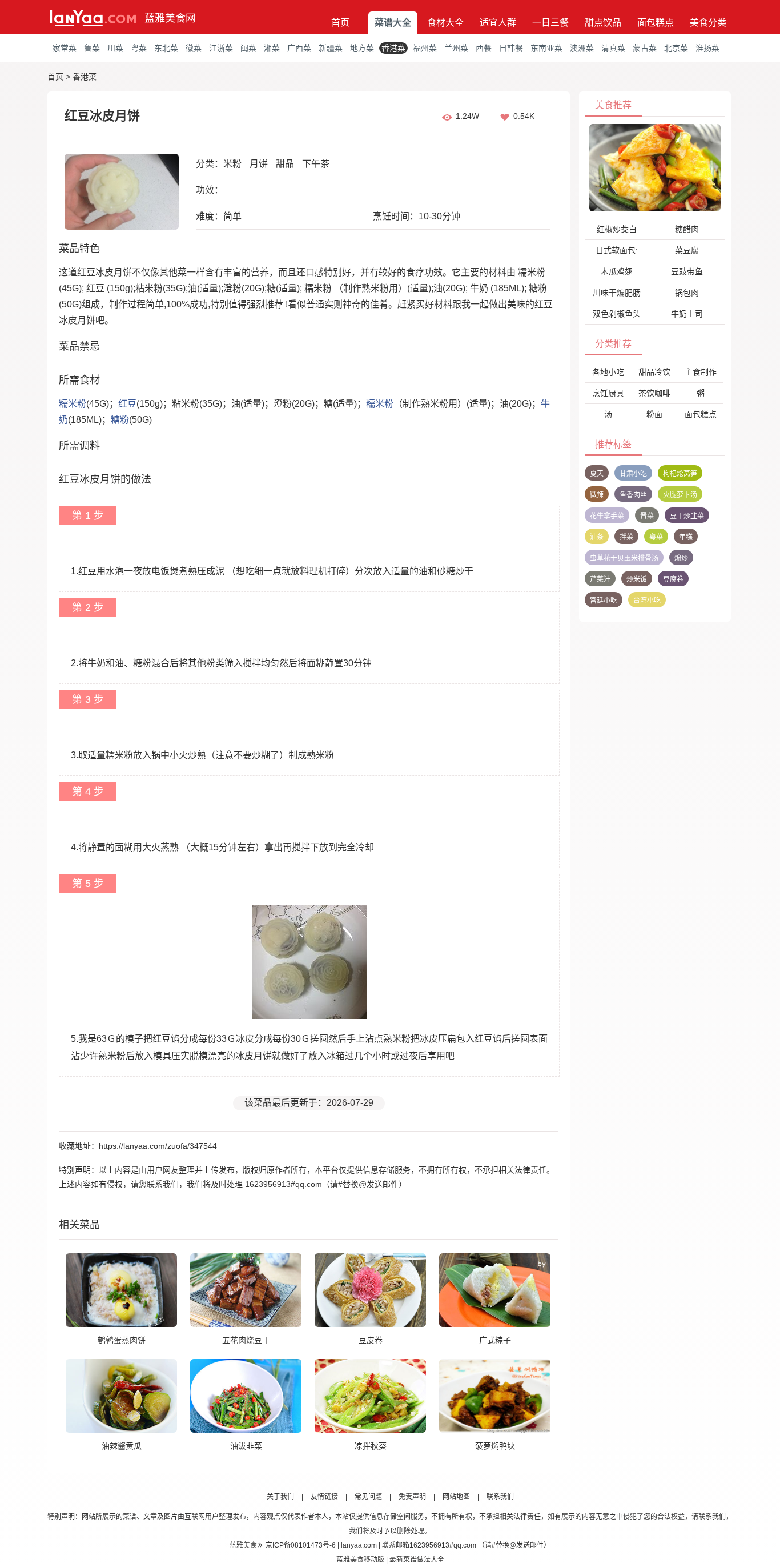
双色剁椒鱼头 (617, 313)
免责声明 (412, 1497)
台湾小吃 (647, 601)
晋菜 (647, 516)
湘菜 (272, 48)
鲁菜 (92, 48)
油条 (597, 537)
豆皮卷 (371, 1340)
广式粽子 (495, 1340)
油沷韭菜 (246, 1445)
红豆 (127, 404)
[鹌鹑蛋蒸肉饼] (121, 1290)
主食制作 (701, 372)
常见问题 (368, 1497)
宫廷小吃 (603, 601)
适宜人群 (498, 22)
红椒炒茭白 (617, 229)
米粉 (232, 164)
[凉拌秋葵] (370, 1396)
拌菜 (626, 537)
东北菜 (166, 48)
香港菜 (393, 48)
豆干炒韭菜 (687, 516)
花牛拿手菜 (607, 516)
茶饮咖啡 (654, 393)
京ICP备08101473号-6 (301, 1545)
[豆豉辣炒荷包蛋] (655, 167)
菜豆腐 (687, 250)
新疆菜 (331, 48)
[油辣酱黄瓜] (121, 1396)
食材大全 (445, 22)
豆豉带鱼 (687, 271)
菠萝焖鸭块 (495, 1445)
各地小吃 (608, 372)
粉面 (654, 414)
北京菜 (676, 48)
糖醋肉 (687, 229)
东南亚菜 (546, 48)
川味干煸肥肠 (617, 292)
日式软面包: (617, 250)
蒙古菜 (645, 48)
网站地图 (456, 1497)
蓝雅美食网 (170, 18)
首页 (340, 22)
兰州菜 (456, 48)
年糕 (686, 537)
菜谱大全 (393, 22)
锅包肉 (687, 292)
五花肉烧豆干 (246, 1340)
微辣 (597, 495)
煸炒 (681, 558)
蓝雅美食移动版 (360, 1560)
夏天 (597, 474)
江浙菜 (221, 48)
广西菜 (299, 48)
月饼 (259, 164)
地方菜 (362, 48)
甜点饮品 (603, 22)
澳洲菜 (582, 48)
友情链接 (324, 1497)
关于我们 (280, 1497)
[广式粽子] (494, 1290)
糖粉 (120, 420)
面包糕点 (655, 22)
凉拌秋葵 (371, 1445)
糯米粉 (72, 404)
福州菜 (425, 48)
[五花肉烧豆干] (245, 1290)
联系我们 (500, 1497)
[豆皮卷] (370, 1290)
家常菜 (65, 48)
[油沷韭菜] (245, 1396)
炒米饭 (636, 579)
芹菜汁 (600, 579)
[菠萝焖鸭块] (494, 1396)
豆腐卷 (673, 579)
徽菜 (194, 48)
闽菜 (248, 48)
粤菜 (139, 48)
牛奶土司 (687, 313)
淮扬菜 (707, 48)
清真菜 (613, 48)
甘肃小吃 (633, 474)
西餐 (484, 48)
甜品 (285, 164)
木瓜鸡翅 (617, 271)
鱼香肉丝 (633, 495)
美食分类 (708, 22)
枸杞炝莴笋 (680, 474)
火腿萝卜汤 (680, 495)
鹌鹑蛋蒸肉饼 (122, 1340)
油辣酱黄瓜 (122, 1445)
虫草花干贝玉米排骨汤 (624, 558)
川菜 (115, 48)
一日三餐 (550, 22)
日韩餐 (511, 48)
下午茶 (315, 164)
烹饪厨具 (608, 393)
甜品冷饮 (654, 372)
